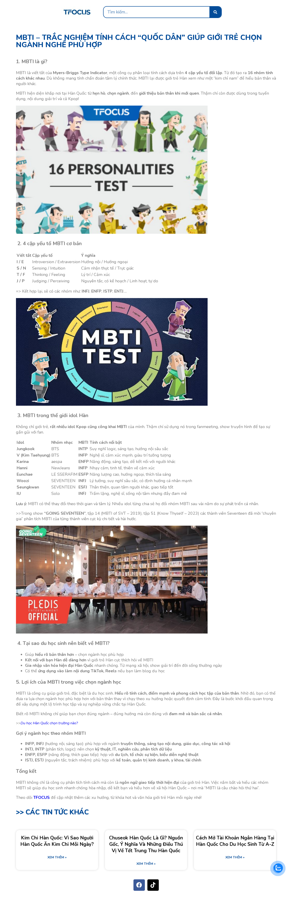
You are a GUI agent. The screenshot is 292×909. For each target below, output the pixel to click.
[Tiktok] (153, 885)
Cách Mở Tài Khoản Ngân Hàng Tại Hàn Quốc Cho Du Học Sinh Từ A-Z (235, 841)
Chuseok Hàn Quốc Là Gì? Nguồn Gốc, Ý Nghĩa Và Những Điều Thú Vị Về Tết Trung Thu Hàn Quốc (146, 844)
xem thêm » (57, 857)
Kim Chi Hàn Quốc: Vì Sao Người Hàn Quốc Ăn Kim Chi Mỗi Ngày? (57, 841)
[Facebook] (139, 885)
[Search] (215, 12)
